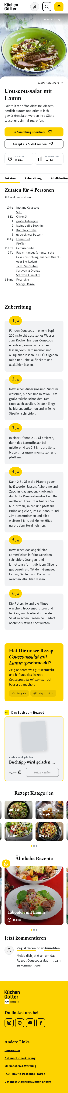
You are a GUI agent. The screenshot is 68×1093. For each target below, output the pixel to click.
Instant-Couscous (27, 207)
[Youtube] (30, 1022)
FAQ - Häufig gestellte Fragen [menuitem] (25, 1074)
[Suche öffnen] (46, 6)
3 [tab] (36, 846)
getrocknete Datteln (29, 234)
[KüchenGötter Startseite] (11, 6)
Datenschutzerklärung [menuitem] (20, 1058)
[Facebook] (40, 1022)
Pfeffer (21, 243)
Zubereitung (33, 178)
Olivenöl (21, 216)
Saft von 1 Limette (28, 275)
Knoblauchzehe (26, 230)
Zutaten (10, 178)
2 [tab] (34, 846)
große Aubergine (27, 221)
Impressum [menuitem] (12, 1050)
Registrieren (26, 948)
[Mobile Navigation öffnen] (58, 6)
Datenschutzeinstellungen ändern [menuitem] (28, 1081)
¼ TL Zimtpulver (27, 266)
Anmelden (52, 948)
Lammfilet (23, 239)
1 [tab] (31, 846)
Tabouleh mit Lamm (26, 912)
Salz (19, 212)
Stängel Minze (25, 284)
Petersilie (22, 279)
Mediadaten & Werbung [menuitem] (20, 1066)
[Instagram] (9, 1022)
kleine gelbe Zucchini (29, 225)
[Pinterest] (19, 1022)
